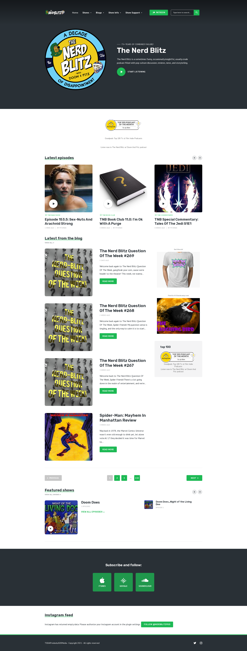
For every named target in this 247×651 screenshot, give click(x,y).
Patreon (160, 12)
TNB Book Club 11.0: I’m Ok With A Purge (121, 221)
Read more (108, 281)
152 (137, 478)
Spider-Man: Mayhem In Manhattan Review (123, 418)
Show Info (113, 12)
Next (193, 478)
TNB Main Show (53, 215)
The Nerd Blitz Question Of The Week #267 (123, 363)
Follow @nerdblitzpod (157, 624)
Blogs (99, 12)
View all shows (52, 495)
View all (49, 243)
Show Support (133, 12)
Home (75, 12)
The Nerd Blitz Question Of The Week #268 (123, 308)
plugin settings (133, 624)
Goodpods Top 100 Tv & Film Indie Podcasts (123, 138)
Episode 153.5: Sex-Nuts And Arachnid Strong (68, 221)
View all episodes (92, 512)
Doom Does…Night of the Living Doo (174, 503)
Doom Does (90, 502)
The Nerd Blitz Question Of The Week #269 (123, 253)
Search (196, 12)
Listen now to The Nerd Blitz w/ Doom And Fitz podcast (124, 147)
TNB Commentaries (165, 215)
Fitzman (63, 228)
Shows (85, 12)
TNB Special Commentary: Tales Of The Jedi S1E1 (176, 221)
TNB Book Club (108, 215)
